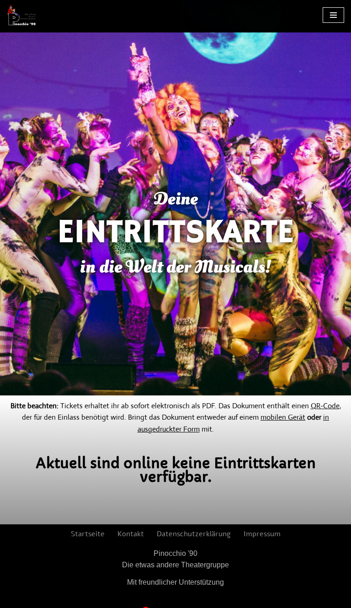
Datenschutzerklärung (194, 534)
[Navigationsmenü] (333, 15)
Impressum (262, 534)
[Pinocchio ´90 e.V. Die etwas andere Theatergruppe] (21, 15)
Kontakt (130, 534)
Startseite (88, 534)
